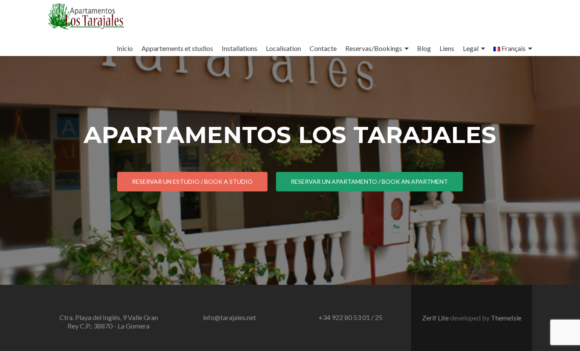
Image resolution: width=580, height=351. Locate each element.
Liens (446, 48)
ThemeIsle (506, 318)
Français (513, 48)
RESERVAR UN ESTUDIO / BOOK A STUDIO (192, 181)
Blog (424, 48)
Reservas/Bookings (373, 48)
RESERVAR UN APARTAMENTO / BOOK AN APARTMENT (369, 181)
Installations (239, 48)
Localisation (283, 48)
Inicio (125, 48)
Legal (471, 48)
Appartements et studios (177, 48)
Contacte (323, 48)
